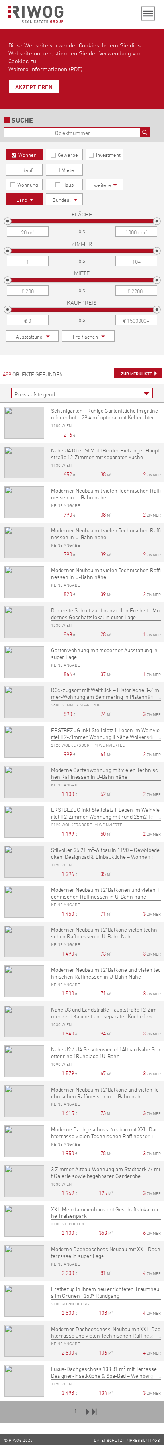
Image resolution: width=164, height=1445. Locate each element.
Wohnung (27, 184)
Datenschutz (108, 1440)
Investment (108, 155)
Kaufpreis (82, 302)
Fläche (82, 214)
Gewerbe (68, 155)
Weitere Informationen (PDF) (45, 69)
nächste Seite (87, 1411)
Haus (68, 184)
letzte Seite (94, 1411)
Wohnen (27, 155)
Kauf (27, 170)
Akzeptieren (34, 87)
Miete (68, 170)
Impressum (137, 1440)
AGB (156, 1440)
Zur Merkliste (136, 373)
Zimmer (82, 243)
